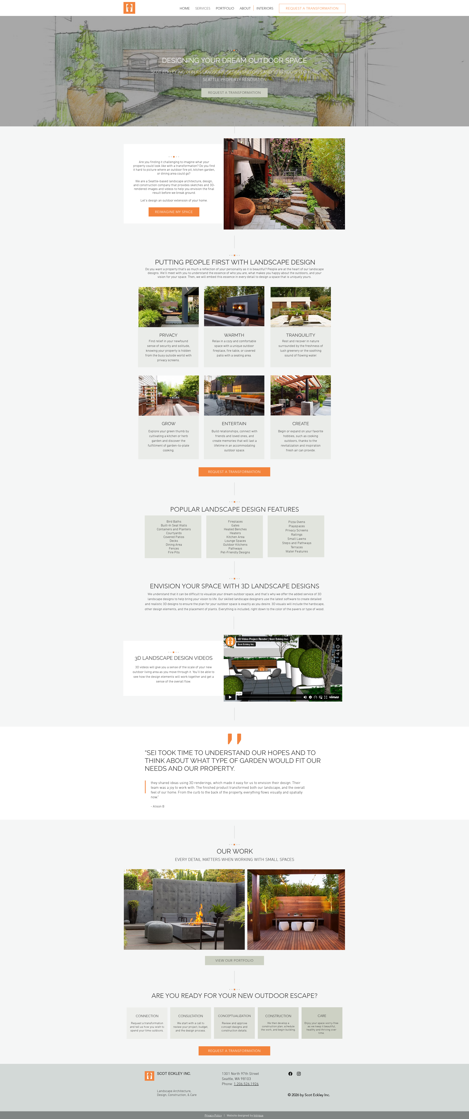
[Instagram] (298, 1073)
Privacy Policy (213, 1116)
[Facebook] (290, 1073)
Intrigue (258, 1116)
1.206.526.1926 (246, 1084)
